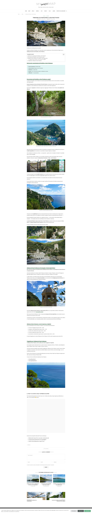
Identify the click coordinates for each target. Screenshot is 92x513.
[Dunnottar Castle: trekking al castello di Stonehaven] (33, 478)
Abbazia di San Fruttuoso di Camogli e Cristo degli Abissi (38, 58)
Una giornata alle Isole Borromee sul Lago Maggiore (37, 439)
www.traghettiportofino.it (33, 360)
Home (19, 14)
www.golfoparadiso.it (32, 359)
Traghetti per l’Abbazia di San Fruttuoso (35, 60)
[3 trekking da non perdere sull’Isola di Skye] (46, 478)
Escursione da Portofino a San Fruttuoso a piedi (36, 57)
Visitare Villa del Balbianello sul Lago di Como (36, 441)
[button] (46, 488)
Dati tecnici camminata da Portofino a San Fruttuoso (37, 55)
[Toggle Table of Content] (63, 54)
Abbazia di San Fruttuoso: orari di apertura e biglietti (38, 59)
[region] (46, 510)
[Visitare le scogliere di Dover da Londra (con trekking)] (59, 478)
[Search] (66, 11)
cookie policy (53, 510)
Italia (22, 14)
